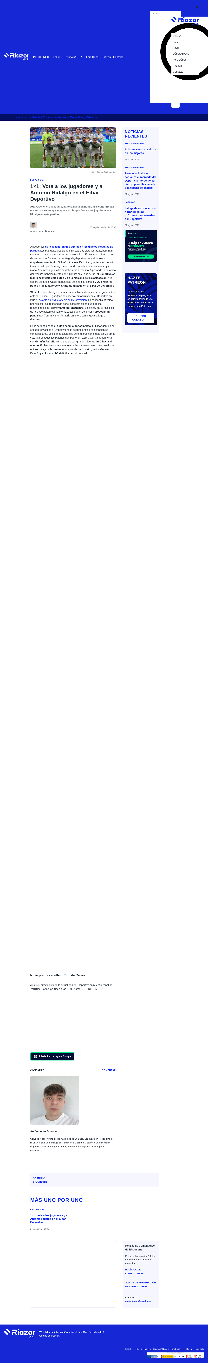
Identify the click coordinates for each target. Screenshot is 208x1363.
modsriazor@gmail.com (138, 1301)
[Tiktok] (180, 1333)
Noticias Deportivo (135, 143)
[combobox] (166, 13)
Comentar (109, 1070)
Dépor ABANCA (73, 57)
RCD (46, 57)
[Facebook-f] (190, 1333)
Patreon (106, 57)
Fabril (56, 57)
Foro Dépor (92, 57)
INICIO (37, 57)
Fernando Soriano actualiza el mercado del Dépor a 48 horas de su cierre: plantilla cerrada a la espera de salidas (140, 180)
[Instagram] (161, 1333)
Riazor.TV (21, 118)
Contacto (118, 57)
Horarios (130, 202)
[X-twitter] (170, 1333)
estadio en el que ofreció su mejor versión (63, 300)
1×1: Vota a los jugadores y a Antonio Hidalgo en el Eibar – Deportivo (49, 1219)
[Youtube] (151, 1333)
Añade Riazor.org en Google (55, 1056)
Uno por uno (37, 180)
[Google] (200, 1333)
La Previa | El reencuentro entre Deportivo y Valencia (62, 117)
